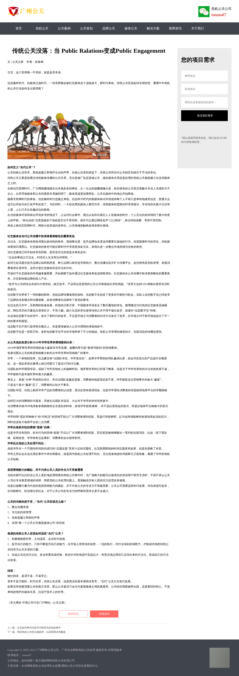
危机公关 (42, 28)
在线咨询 (104, 613)
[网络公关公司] (26, 16)
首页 (18, 28)
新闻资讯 (175, 28)
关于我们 (197, 28)
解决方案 (153, 28)
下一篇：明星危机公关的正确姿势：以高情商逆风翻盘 (36, 632)
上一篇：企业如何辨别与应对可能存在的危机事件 (34, 627)
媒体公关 (131, 28)
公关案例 (64, 28)
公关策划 (86, 28)
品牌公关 (108, 28)
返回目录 (73, 613)
